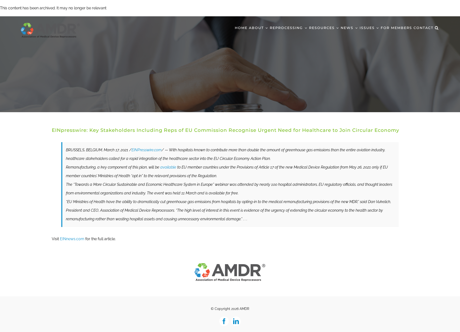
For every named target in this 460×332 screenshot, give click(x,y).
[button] (437, 27)
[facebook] (224, 321)
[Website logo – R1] (230, 264)
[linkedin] (236, 321)
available (168, 167)
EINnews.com (72, 239)
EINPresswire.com (146, 150)
